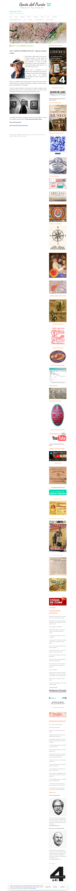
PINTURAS (42, 16)
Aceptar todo (48, 886)
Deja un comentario (22, 136)
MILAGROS (28, 16)
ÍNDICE (11, 16)
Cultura (32, 134)
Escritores (36, 134)
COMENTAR (22, 16)
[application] (57, 456)
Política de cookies (32, 888)
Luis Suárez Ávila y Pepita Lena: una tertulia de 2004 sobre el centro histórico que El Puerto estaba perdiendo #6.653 (57, 755)
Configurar (62, 886)
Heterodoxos (40, 134)
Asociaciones (28, 134)
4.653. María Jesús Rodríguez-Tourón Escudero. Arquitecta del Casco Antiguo (57, 642)
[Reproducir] (50, 459)
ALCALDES (16, 16)
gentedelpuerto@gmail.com (54, 825)
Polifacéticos (15, 136)
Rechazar (55, 886)
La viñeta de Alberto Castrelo (15, 19)
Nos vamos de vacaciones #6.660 (55, 724)
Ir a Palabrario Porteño (53, 687)
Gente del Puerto (16, 11)
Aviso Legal (30, 19)
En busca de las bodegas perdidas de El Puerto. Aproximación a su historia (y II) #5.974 (57, 622)
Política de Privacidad (39, 19)
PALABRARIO (36, 16)
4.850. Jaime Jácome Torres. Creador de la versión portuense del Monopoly (57, 665)
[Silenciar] (63, 459)
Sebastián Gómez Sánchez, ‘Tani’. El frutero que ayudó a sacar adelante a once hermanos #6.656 (57, 674)
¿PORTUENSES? (54, 16)
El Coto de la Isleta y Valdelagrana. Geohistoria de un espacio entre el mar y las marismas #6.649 (57, 775)
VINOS (24, 19)
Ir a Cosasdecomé (52, 607)
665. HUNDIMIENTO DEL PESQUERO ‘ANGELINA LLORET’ (57, 631)
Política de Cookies (49, 19)
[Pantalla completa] (65, 459)
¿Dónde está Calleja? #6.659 (54, 727)
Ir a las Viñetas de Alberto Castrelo (58, 487)
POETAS (48, 16)
